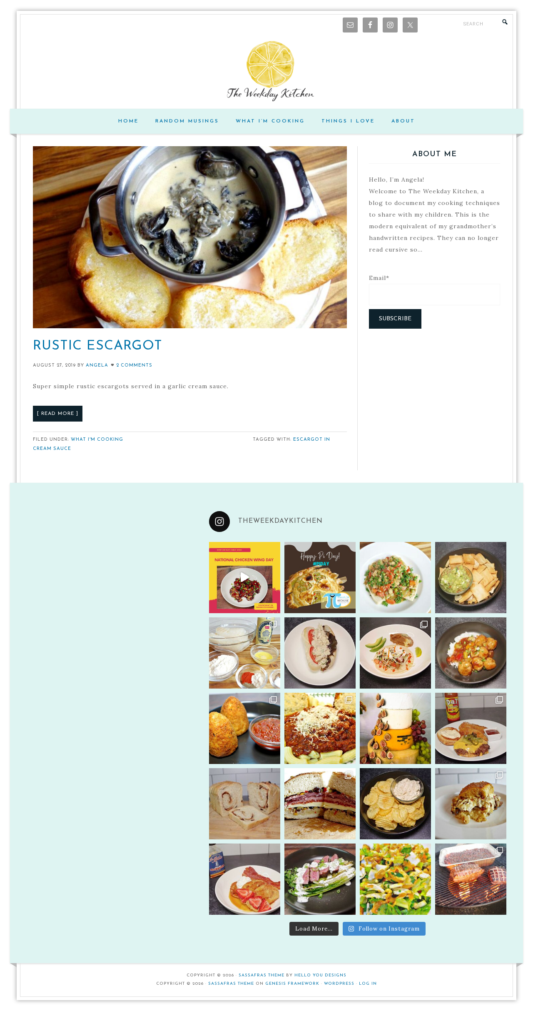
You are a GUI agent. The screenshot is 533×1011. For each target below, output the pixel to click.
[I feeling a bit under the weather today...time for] (395, 577)
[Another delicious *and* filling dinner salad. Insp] (320, 879)
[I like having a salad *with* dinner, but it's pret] (395, 879)
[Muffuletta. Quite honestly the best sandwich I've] (320, 803)
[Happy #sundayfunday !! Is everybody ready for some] (244, 879)
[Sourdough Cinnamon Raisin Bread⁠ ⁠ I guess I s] (244, 803)
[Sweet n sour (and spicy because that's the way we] (470, 653)
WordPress (339, 983)
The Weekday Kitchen (266, 71)
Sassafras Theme (261, 975)
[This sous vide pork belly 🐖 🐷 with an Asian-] (470, 879)
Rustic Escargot (97, 346)
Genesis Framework (292, 983)
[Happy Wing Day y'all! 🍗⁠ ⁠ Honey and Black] (244, 577)
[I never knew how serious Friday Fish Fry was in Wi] (244, 653)
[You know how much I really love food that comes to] (320, 728)
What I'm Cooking (97, 439)
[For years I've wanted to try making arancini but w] (244, 728)
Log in (368, 983)
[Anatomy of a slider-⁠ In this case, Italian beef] (470, 803)
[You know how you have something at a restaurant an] (395, 653)
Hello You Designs (320, 975)
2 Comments (134, 365)
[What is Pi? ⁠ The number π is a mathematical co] (320, 577)
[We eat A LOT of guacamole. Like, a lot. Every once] (470, 577)
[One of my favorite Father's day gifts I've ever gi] (470, 728)
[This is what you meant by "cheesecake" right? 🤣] (395, 728)
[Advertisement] (434, 397)
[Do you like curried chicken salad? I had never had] (320, 653)
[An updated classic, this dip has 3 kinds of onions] (395, 803)
